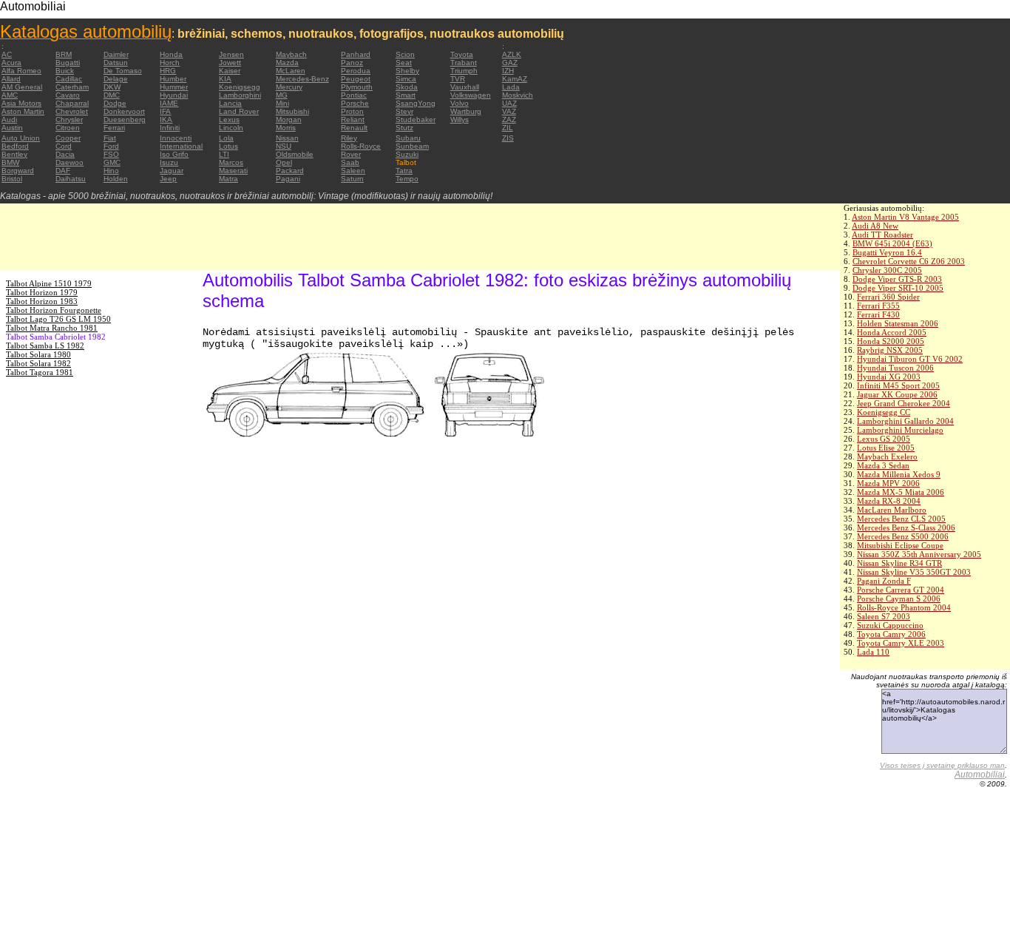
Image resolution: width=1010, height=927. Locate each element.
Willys (459, 119)
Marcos (231, 162)
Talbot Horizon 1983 (42, 301)
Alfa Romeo (21, 71)
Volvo (459, 103)
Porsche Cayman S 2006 (898, 598)
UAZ (509, 103)
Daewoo (69, 162)
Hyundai (174, 95)
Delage (116, 79)
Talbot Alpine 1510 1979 (49, 283)
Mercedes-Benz (302, 79)
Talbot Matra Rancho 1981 (52, 327)
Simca (406, 79)
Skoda (407, 87)
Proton (352, 111)
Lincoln (231, 128)
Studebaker (415, 119)
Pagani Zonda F (884, 580)
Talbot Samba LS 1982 (45, 345)
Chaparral (72, 103)
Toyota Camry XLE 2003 (900, 642)
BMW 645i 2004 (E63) (892, 243)
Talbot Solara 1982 (38, 363)
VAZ (509, 111)
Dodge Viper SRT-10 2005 (898, 287)
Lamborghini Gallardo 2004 (905, 421)
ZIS (508, 138)
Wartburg (465, 111)
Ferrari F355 (878, 305)
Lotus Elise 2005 (886, 447)
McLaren (290, 71)
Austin (12, 128)
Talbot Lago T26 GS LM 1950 (58, 318)
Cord (63, 146)
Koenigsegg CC (883, 412)
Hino (111, 170)
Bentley (14, 154)
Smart (406, 95)
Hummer (174, 87)
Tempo (407, 179)
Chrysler (69, 119)
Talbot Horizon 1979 (42, 292)
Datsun (116, 62)
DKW (112, 87)
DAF (62, 170)
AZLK (511, 54)
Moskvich (517, 95)
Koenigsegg (239, 87)
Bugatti (67, 62)
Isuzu (169, 162)
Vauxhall (464, 87)
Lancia (230, 103)
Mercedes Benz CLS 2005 (901, 518)
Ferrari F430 (878, 314)
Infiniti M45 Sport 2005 (898, 385)
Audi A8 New (875, 225)
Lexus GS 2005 (883, 438)
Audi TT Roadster (882, 234)
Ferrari (114, 128)
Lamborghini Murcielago (900, 429)
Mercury (289, 87)
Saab (350, 162)
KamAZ (514, 79)
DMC (112, 95)
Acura (11, 62)
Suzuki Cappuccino (890, 625)
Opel (284, 162)
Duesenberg (125, 119)
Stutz (404, 128)
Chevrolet (71, 111)
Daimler (116, 54)
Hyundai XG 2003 (889, 376)
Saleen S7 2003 (883, 616)
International (181, 146)
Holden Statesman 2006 (897, 323)
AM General (21, 87)
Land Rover (239, 111)
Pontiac (354, 95)
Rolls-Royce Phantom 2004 (904, 607)
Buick (64, 71)
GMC (112, 162)
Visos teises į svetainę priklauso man (942, 765)
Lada (511, 87)
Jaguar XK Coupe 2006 (897, 394)
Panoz (352, 62)
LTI (224, 154)
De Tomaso (123, 71)
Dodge (115, 103)
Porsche (355, 103)
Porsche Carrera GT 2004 (900, 589)
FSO (111, 154)
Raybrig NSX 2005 (890, 349)
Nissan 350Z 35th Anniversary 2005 (919, 554)
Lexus (229, 119)
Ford (111, 146)
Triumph (464, 71)
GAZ (510, 62)
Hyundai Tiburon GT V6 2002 (910, 358)
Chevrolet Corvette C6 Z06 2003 (909, 261)
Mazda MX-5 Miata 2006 (900, 492)
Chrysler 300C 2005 (887, 270)
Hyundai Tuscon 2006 (895, 367)
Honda (171, 54)
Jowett (230, 62)
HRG (168, 71)
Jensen (231, 54)
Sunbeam (412, 146)
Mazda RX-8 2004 (889, 500)
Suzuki (407, 154)
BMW (10, 162)
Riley (349, 138)
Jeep (168, 179)
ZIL (507, 128)
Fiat (110, 138)
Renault (354, 128)
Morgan (289, 119)
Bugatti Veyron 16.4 (887, 252)
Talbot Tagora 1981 (39, 372)
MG (282, 95)
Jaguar (171, 170)
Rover (351, 154)
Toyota (461, 54)
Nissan (287, 138)
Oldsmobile (294, 154)
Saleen (353, 170)
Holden (116, 179)
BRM (63, 54)
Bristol (11, 179)
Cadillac (68, 79)
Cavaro (67, 95)
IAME (169, 103)
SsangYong (415, 103)
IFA (165, 111)
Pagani (288, 179)
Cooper (68, 138)
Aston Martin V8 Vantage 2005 (905, 216)
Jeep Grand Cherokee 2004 (903, 403)
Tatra (404, 170)
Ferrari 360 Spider (888, 296)
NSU (283, 146)
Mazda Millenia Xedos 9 (898, 474)
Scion (405, 54)
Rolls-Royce (361, 146)
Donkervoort (124, 111)
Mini (282, 103)
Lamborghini (240, 95)
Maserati (233, 170)
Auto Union (20, 138)
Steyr (404, 111)
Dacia (65, 154)
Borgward (17, 170)
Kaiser (229, 71)
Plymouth (357, 87)
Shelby (407, 71)
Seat (404, 62)
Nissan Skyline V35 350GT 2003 (914, 571)
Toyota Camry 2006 (891, 634)
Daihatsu (70, 179)
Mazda (287, 62)
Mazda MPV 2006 (888, 483)
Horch (170, 62)
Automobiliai (980, 774)
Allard (11, 79)
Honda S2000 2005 (890, 341)
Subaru (408, 138)
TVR (457, 79)
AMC (9, 95)
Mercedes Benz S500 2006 (903, 536)
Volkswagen (470, 95)
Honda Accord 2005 (891, 332)
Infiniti (170, 128)
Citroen (67, 128)
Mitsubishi (292, 111)
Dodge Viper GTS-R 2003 (897, 278)
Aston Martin (22, 111)
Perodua (355, 71)
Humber (173, 79)
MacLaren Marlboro (891, 509)
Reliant (353, 119)
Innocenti (176, 138)
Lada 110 (873, 651)
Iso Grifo (174, 154)
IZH (508, 71)
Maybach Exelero (887, 456)
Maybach (291, 54)
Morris (286, 128)
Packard (290, 170)
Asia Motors (21, 103)
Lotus (228, 146)
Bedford (15, 146)
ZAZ (509, 119)
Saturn (352, 179)
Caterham (72, 87)
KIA (225, 79)
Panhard (355, 54)
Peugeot (355, 79)
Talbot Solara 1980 (38, 354)
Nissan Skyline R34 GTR (899, 563)
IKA (166, 119)
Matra (228, 179)
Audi (9, 119)
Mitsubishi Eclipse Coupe (900, 545)
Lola (226, 138)
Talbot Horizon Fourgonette (53, 310)
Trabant (463, 62)
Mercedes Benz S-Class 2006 (906, 527)
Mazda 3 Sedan (883, 465)
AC (6, 54)
